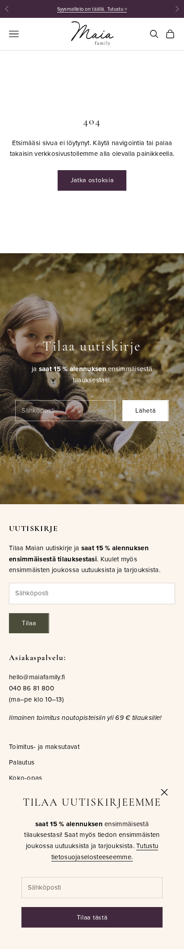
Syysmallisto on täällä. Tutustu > (92, 9)
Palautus (21, 762)
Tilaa (29, 623)
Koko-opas (25, 777)
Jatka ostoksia (92, 180)
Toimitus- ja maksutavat (44, 746)
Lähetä (145, 410)
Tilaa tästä (92, 917)
